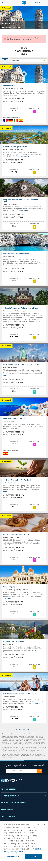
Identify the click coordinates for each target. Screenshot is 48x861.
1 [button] (34, 392)
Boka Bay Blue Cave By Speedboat (16, 253)
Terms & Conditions (29, 734)
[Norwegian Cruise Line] (24, 3)
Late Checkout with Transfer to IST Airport (19, 694)
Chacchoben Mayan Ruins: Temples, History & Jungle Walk (23, 200)
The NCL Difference (9, 789)
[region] (24, 841)
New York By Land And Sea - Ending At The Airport (22, 364)
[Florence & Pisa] (24, 17)
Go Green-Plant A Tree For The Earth (17, 480)
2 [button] (34, 172)
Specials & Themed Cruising (13, 803)
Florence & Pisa (8, 23)
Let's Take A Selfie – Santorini (14, 419)
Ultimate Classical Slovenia (13, 641)
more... (14, 95)
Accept (33, 856)
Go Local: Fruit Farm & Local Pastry (16, 534)
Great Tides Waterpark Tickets (15, 147)
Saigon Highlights (10, 587)
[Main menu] (2, 3)
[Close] (44, 824)
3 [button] (34, 111)
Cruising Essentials (10, 796)
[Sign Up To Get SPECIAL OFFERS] (39, 771)
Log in (38, 3)
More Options (13, 856)
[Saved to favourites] (44, 79)
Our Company (7, 809)
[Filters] (5, 60)
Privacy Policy (16, 851)
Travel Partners (8, 816)
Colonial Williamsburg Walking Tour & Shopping (22, 308)
